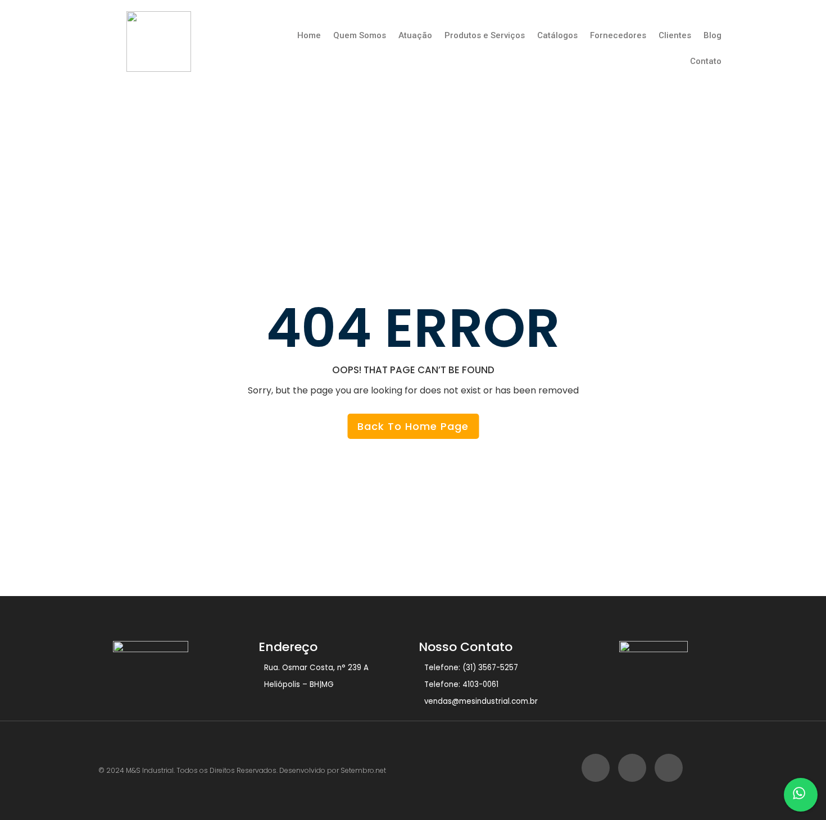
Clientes (675, 35)
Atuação (415, 35)
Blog (712, 35)
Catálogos (557, 35)
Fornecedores (618, 35)
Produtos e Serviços (484, 35)
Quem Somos (359, 35)
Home (309, 35)
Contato (705, 61)
